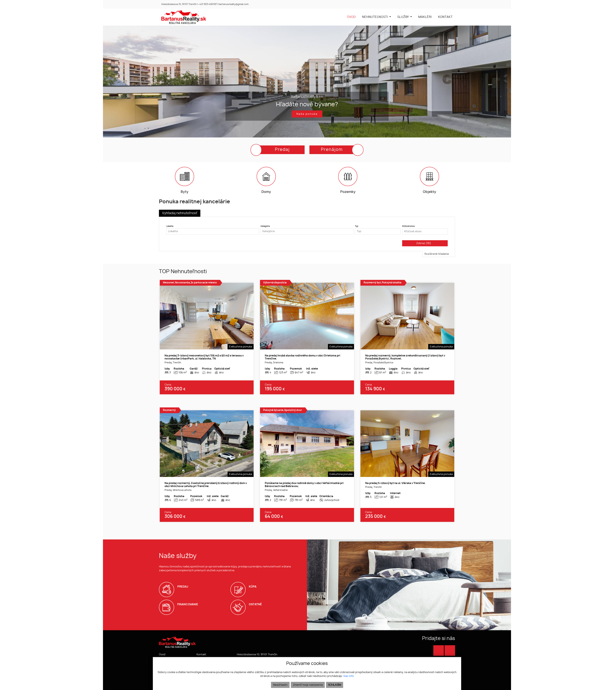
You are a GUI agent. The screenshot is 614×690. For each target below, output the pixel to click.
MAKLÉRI (425, 17)
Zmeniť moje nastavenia (308, 685)
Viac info (348, 676)
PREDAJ (182, 586)
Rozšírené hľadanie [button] (437, 254)
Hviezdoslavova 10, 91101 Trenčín (179, 4)
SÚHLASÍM (334, 685)
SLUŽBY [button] (403, 17)
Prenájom (332, 150)
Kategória (265, 226)
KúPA (252, 586)
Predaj (282, 150)
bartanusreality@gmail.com (233, 4)
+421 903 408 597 (207, 4)
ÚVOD (351, 17)
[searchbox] (212, 231)
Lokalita (169, 226)
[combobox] (212, 231)
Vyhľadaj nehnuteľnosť (179, 213)
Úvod (162, 654)
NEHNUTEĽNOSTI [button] (375, 17)
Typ (356, 226)
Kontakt (201, 654)
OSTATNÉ (255, 604)
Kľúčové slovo (408, 226)
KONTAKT (445, 17)
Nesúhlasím (280, 685)
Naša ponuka (307, 114)
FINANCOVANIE (187, 604)
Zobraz (423, 243)
